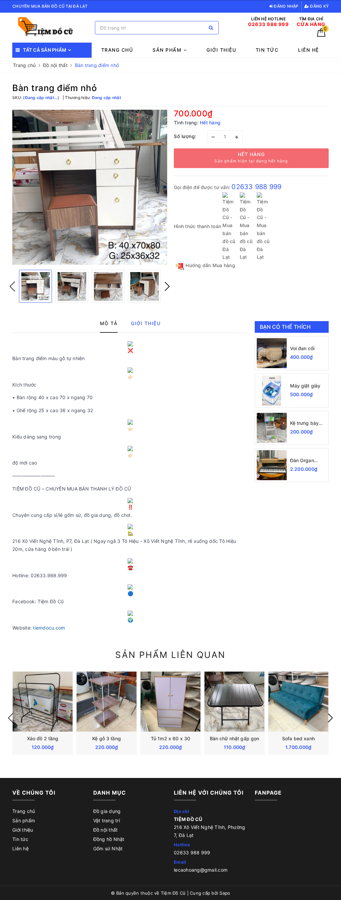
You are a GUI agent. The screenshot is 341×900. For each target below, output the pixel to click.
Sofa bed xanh (298, 738)
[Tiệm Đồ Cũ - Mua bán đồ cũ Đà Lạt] (52, 28)
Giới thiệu (221, 50)
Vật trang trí (106, 820)
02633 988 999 (256, 187)
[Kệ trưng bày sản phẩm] (272, 428)
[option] (89, 187)
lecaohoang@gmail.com (200, 870)
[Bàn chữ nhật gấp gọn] (234, 702)
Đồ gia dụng (107, 811)
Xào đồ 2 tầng (43, 738)
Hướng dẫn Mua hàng (209, 265)
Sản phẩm (168, 50)
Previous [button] (12, 286)
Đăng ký (319, 6)
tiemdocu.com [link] (49, 628)
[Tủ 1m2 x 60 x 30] (170, 702)
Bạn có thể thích (285, 326)
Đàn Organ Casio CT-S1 (304, 461)
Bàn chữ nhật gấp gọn (234, 738)
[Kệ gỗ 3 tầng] (107, 702)
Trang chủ (117, 50)
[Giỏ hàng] (321, 35)
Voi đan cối (302, 348)
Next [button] (167, 286)
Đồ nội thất (105, 830)
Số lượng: (185, 136)
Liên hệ (308, 50)
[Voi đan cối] (272, 353)
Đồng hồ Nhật (109, 839)
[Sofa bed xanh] (298, 702)
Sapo (224, 893)
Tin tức (267, 50)
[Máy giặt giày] (272, 390)
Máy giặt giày (305, 385)
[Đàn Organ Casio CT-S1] (272, 465)
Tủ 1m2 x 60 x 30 (170, 738)
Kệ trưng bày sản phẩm (304, 423)
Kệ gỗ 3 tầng (106, 738)
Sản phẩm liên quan (170, 655)
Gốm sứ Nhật (108, 848)
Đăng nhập (286, 6)
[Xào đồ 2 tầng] (43, 702)
